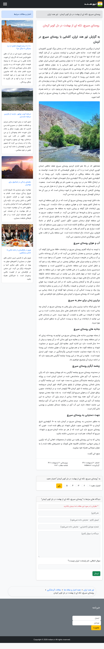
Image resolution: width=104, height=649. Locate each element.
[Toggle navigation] (5, 4)
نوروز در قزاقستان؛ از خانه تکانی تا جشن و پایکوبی (19, 251)
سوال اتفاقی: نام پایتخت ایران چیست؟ (84, 560)
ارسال (96, 573)
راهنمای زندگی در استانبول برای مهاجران (20, 183)
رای (59, 485)
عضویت (96, 627)
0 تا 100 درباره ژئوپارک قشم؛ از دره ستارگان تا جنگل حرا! (19, 47)
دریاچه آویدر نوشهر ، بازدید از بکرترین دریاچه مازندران (17, 115)
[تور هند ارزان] (93, 4)
